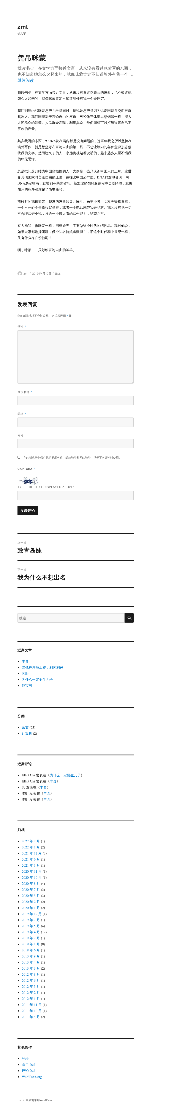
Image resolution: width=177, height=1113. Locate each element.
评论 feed (28, 1070)
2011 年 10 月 (32, 1010)
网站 (20, 435)
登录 (25, 1058)
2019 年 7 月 (31, 919)
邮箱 (21, 413)
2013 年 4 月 (31, 962)
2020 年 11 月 (32, 871)
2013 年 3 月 (31, 968)
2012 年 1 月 (31, 998)
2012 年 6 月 (31, 980)
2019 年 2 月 (31, 938)
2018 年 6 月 (31, 950)
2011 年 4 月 (31, 1016)
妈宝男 (27, 685)
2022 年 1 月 (31, 847)
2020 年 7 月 (31, 889)
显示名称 (24, 392)
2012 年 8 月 (31, 974)
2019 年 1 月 (31, 944)
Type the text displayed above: (45, 487)
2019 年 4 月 (31, 932)
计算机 (27, 733)
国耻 (25, 673)
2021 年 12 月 (32, 853)
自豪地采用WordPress (39, 1100)
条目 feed (28, 1064)
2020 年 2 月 (31, 901)
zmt (22, 26)
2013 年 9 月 (31, 956)
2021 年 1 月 (31, 865)
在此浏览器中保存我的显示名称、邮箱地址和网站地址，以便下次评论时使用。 (72, 457)
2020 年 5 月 (31, 895)
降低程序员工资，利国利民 (42, 667)
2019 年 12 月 (32, 913)
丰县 (25, 661)
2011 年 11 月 (32, 1004)
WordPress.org (32, 1076)
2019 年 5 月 (31, 925)
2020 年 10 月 (32, 877)
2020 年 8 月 (31, 883)
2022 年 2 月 (31, 841)
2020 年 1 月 (31, 907)
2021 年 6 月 (31, 859)
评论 (21, 326)
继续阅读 (25, 80)
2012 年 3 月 (31, 986)
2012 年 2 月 (31, 992)
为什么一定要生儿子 (37, 679)
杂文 (58, 273)
